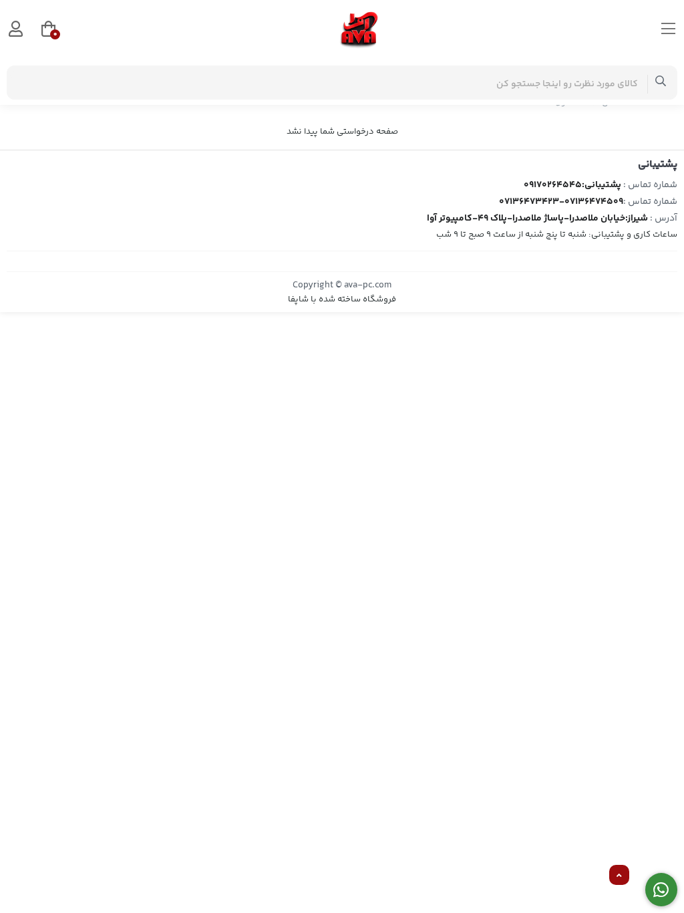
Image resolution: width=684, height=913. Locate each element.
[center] (661, 82)
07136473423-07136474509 (561, 201)
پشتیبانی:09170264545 (572, 185)
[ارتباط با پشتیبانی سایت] (661, 890)
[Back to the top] (619, 876)
